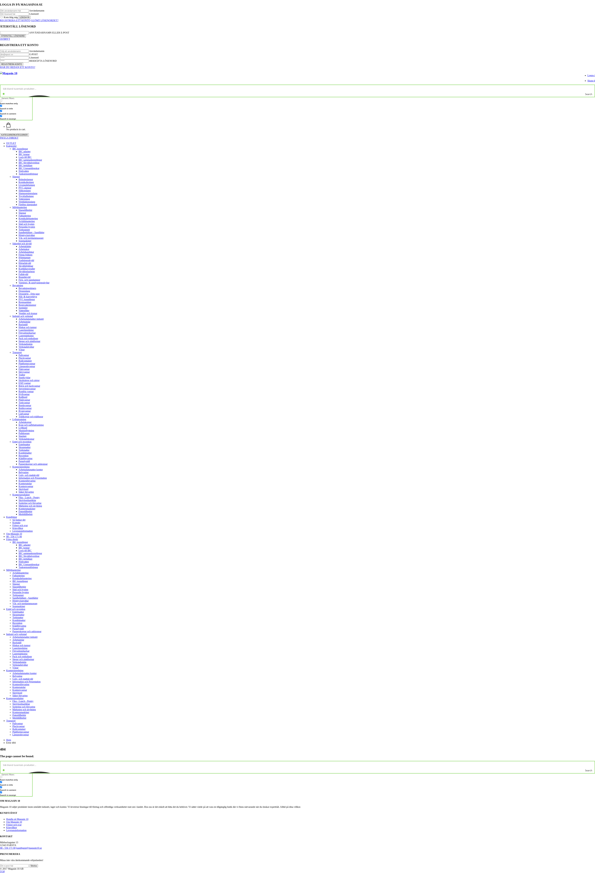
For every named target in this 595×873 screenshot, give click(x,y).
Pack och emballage (28, 338)
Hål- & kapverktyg (28, 296)
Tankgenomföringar (28, 174)
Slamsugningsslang (28, 193)
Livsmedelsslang (27, 185)
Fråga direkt (12, 539)
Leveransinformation (22, 531)
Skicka (34, 866)
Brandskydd (25, 277)
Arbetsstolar (24, 321)
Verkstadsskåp (26, 344)
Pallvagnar (24, 355)
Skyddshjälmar (26, 266)
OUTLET (11, 143)
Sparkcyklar (24, 377)
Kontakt (16, 522)
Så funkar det (18, 519)
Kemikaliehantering (28, 218)
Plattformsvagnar (27, 363)
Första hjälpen (25, 254)
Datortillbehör (25, 511)
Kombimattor (25, 453)
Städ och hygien (26, 224)
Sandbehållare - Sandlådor (31, 232)
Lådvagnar (24, 413)
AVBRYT (5, 39)
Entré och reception (21, 441)
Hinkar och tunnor (28, 327)
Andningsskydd (26, 260)
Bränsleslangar (26, 179)
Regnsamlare (25, 302)
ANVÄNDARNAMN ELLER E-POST (49, 32)
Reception (24, 455)
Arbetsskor (24, 249)
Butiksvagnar (25, 408)
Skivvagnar (24, 372)
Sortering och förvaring (30, 503)
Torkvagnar (24, 402)
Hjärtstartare (25, 257)
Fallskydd (23, 274)
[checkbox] (15, 102)
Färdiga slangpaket (28, 204)
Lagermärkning (26, 335)
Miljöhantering (19, 207)
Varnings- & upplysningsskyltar (34, 282)
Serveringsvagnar (27, 388)
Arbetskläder (25, 246)
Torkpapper (24, 229)
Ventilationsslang (27, 201)
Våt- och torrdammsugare (31, 238)
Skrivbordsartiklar (27, 500)
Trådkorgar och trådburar (31, 416)
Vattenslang (24, 199)
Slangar (16, 176)
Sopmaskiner (25, 240)
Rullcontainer (25, 360)
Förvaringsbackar (27, 333)
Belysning (24, 472)
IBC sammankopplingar (30, 160)
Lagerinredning (26, 330)
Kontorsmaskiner (27, 508)
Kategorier (11, 146)
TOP (2, 871)
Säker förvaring (26, 492)
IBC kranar (24, 154)
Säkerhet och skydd (22, 243)
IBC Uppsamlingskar (29, 168)
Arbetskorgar (25, 422)
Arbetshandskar (26, 252)
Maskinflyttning (26, 430)
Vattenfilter (24, 310)
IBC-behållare (25, 165)
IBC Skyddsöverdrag (29, 162)
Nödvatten (24, 171)
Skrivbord (23, 489)
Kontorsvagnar (26, 486)
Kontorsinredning (21, 466)
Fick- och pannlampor (29, 280)
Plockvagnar (25, 358)
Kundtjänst (11, 517)
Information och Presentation (33, 478)
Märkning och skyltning (30, 506)
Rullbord (23, 397)
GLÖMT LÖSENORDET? (44, 20)
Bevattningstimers (27, 288)
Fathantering (25, 215)
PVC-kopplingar (27, 299)
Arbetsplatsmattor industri (31, 319)
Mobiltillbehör (26, 514)
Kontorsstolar (25, 483)
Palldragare (24, 433)
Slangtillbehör (25, 210)
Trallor (22, 374)
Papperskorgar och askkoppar (33, 464)
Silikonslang (25, 190)
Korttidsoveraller (27, 268)
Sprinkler (23, 307)
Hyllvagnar (24, 394)
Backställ (23, 324)
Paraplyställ (24, 461)
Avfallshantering (27, 221)
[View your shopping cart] (8, 126)
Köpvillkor (17, 528)
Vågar (22, 349)
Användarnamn (36, 10)
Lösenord (34, 14)
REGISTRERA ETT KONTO (15, 20)
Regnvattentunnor (27, 305)
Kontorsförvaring (27, 480)
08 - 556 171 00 (14, 536)
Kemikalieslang (26, 182)
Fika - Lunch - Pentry (29, 497)
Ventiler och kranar (28, 313)
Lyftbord (23, 427)
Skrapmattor (25, 447)
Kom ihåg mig (10, 17)
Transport (17, 352)
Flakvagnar (24, 369)
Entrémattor (24, 444)
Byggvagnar (25, 411)
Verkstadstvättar (26, 347)
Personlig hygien (27, 227)
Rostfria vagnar (26, 391)
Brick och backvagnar (29, 386)
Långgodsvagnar (27, 366)
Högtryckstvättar (27, 235)
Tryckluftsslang (26, 196)
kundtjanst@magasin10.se (29, 848)
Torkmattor (24, 450)
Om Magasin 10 (14, 533)
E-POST (33, 54)
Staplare (22, 436)
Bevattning (17, 285)
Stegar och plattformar (29, 341)
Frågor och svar (20, 525)
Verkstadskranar (26, 439)
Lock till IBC (25, 157)
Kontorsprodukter (21, 494)
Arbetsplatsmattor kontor (31, 469)
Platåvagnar (24, 400)
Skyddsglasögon (27, 271)
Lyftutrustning (19, 419)
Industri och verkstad (22, 316)
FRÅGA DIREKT (9, 138)
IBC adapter (25, 151)
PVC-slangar (25, 187)
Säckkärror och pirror (29, 380)
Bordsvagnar (25, 405)
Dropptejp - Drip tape (29, 293)
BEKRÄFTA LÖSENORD (43, 61)
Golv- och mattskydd (29, 475)
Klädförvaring (25, 458)
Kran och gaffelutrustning (31, 425)
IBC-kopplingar (20, 148)
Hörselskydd (25, 263)
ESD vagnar (25, 383)
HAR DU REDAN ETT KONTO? (17, 67)
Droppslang (24, 291)
